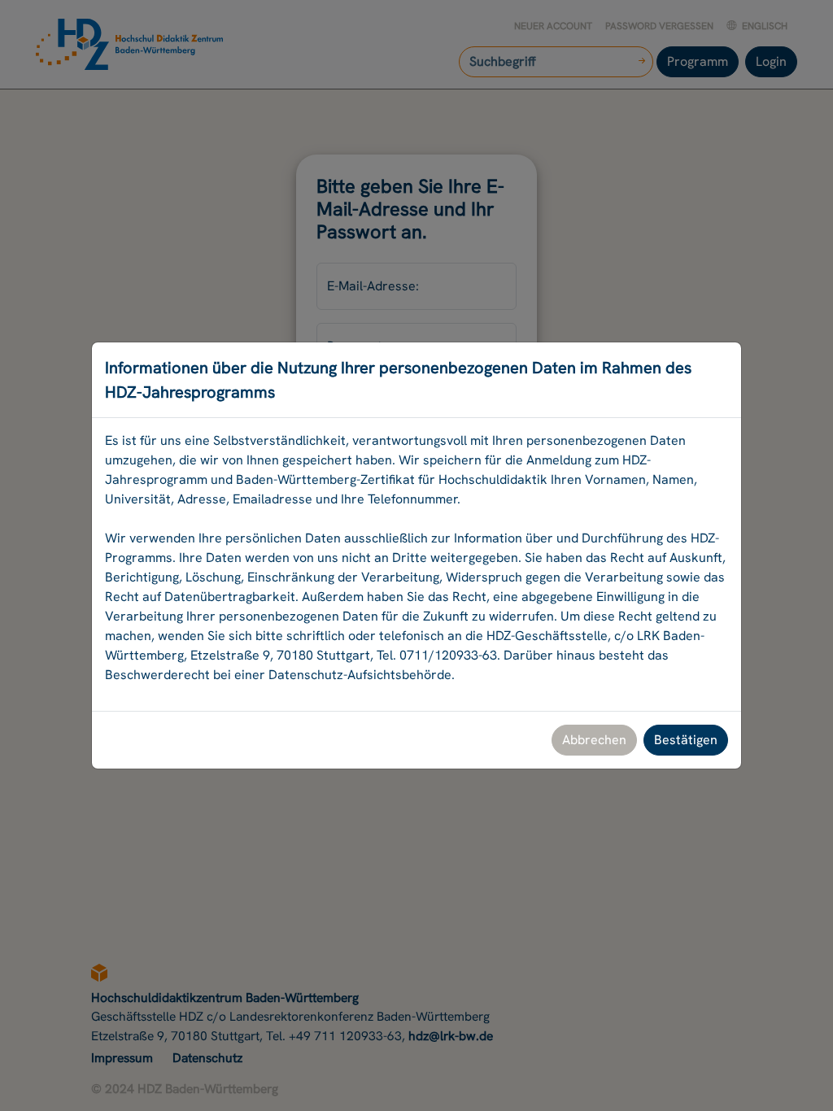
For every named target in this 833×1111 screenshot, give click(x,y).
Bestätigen (685, 739)
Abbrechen (594, 739)
